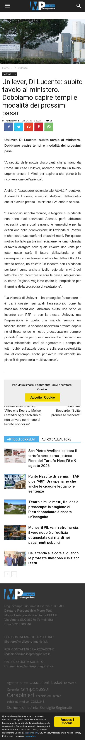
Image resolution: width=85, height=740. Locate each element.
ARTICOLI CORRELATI (21, 439)
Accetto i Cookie (42, 397)
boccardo (70, 683)
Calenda (13, 689)
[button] (79, 6)
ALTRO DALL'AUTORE (56, 439)
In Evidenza (21, 68)
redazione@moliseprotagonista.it (27, 654)
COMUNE (37, 701)
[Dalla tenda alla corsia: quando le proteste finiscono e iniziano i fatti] (15, 558)
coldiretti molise (18, 702)
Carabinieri (20, 695)
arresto (24, 682)
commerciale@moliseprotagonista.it (29, 666)
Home (6, 68)
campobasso (34, 688)
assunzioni (39, 682)
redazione (12, 120)
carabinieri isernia (48, 696)
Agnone (12, 682)
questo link (30, 736)
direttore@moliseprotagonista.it (26, 641)
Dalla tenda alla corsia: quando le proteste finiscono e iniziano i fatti (54, 558)
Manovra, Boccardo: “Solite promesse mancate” (66, 410)
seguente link (31, 733)
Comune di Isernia (22, 707)
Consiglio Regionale (56, 707)
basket (56, 682)
